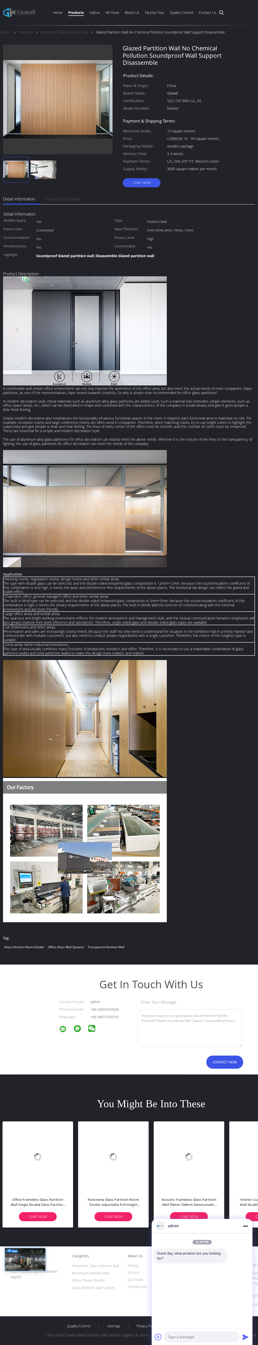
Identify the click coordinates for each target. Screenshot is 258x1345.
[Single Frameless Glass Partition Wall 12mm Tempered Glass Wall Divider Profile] (38, 1156)
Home (58, 12)
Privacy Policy (147, 1326)
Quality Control (181, 12)
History (133, 1265)
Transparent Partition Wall (106, 947)
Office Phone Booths (88, 1280)
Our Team (135, 1279)
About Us (132, 12)
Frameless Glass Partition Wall (95, 1265)
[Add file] (158, 1336)
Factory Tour (154, 12)
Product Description (63, 199)
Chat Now (142, 182)
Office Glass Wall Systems (66, 947)
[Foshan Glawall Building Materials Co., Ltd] (66, 1029)
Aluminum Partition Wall (90, 1273)
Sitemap (113, 1326)
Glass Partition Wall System (93, 1287)
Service (133, 1272)
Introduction (137, 1286)
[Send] (245, 1336)
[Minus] (245, 1226)
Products (76, 12)
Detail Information (19, 199)
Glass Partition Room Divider (24, 947)
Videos (94, 12)
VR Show (112, 12)
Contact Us (207, 12)
